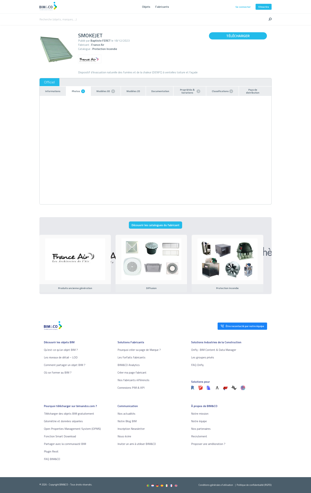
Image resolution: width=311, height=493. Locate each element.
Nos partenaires (201, 429)
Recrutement (199, 436)
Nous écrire (124, 436)
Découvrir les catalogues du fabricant (155, 225)
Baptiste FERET (101, 40)
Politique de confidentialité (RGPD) (254, 485)
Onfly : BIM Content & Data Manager (213, 350)
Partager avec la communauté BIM (65, 444)
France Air (97, 45)
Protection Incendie (104, 49)
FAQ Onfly (197, 365)
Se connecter (243, 7)
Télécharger (238, 36)
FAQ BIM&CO (52, 459)
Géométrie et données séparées (63, 421)
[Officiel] (49, 82)
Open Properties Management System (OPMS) (72, 429)
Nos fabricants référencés (133, 380)
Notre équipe (199, 421)
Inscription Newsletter (131, 429)
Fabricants (162, 7)
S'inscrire (263, 7)
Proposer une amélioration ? (208, 444)
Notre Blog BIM (127, 421)
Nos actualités (126, 413)
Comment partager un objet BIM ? (64, 365)
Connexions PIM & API (131, 387)
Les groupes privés (202, 357)
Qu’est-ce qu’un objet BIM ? (61, 350)
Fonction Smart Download (60, 436)
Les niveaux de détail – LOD (61, 357)
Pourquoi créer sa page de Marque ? (139, 350)
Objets (146, 7)
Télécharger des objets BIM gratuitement (69, 413)
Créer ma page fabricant (132, 372)
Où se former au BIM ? (57, 372)
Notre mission (199, 413)
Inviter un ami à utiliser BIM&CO (137, 444)
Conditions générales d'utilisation (216, 485)
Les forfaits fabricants (131, 357)
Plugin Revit (51, 451)
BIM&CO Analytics (129, 365)
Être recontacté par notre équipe (245, 326)
